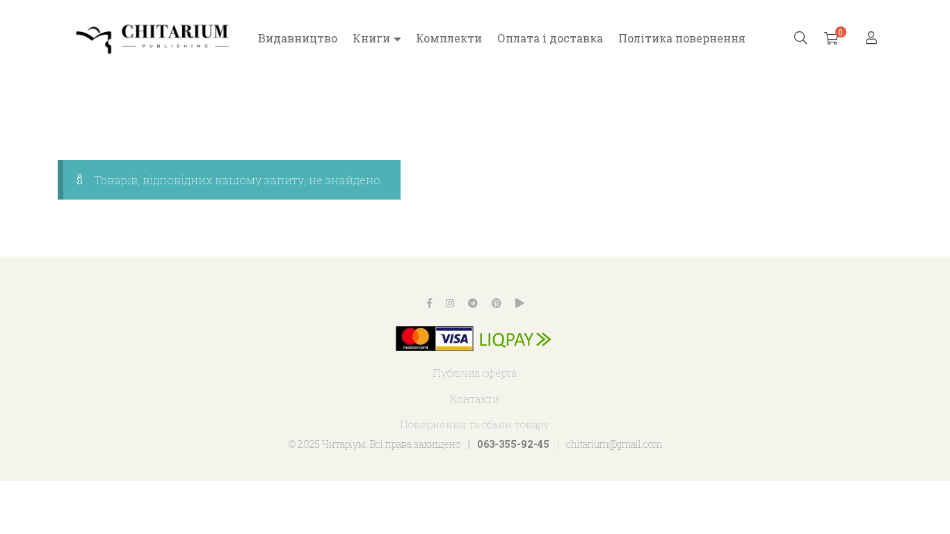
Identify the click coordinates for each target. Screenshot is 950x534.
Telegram (473, 303)
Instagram (450, 303)
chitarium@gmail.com (614, 444)
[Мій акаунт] (873, 38)
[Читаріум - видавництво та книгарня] (153, 38)
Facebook (429, 303)
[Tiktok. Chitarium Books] (519, 303)
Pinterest (496, 303)
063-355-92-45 (513, 444)
